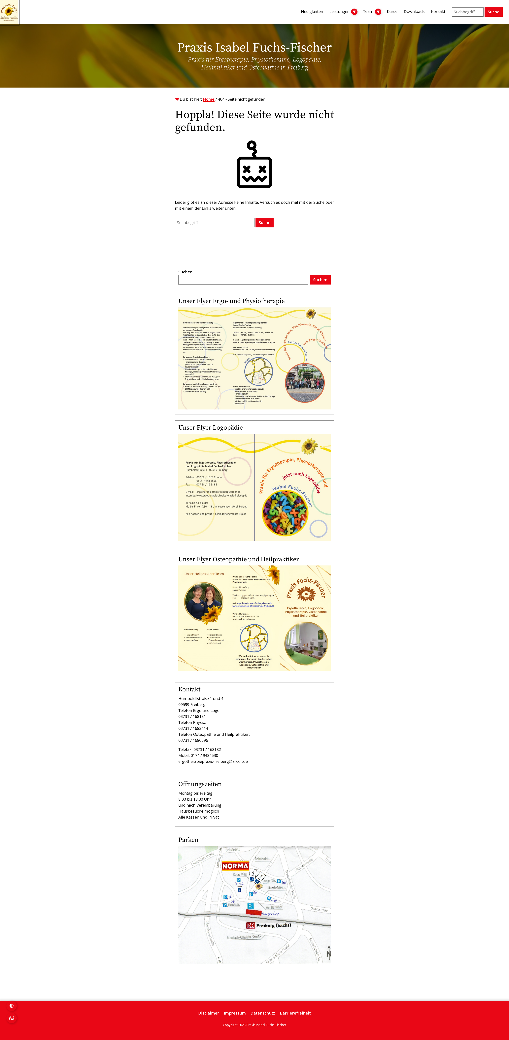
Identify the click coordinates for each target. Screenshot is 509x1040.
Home (209, 99)
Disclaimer (208, 1013)
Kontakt (438, 11)
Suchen (185, 272)
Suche (493, 12)
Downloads (414, 11)
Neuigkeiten (312, 11)
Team (368, 11)
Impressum (235, 1013)
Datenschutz (263, 1013)
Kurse (392, 11)
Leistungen (339, 11)
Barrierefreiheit (295, 1013)
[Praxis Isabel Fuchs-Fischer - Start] (9, 12)
